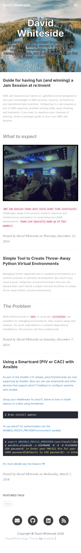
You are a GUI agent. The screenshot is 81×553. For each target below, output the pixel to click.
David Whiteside (17, 5)
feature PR (38, 463)
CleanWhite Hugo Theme (21, 538)
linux (8, 503)
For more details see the (17, 463)
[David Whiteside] (64, 520)
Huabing (48, 538)
